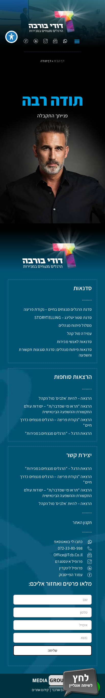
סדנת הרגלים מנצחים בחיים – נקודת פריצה (58, 309)
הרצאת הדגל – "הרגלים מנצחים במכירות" (58, 433)
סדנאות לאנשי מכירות (74, 341)
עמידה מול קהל (79, 333)
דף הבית (59, 61)
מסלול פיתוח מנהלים (75, 325)
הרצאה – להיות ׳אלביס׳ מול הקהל (65, 398)
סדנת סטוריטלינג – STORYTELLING (63, 317)
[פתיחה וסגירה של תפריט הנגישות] (11, 37)
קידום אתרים (40, 690)
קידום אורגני (60, 690)
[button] (77, 41)
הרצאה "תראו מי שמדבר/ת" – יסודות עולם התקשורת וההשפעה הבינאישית (58, 409)
